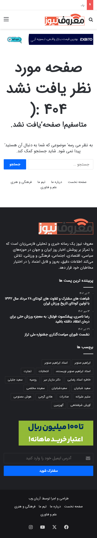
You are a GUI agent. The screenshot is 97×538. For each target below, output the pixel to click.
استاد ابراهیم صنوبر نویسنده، (73, 371)
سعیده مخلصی (35, 388)
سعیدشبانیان (59, 388)
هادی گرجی (45, 396)
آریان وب (35, 498)
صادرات (64, 396)
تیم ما (41, 182)
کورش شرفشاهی (80, 405)
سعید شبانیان (82, 388)
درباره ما (56, 182)
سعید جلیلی (15, 379)
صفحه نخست (77, 182)
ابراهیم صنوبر (83, 362)
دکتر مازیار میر (52, 379)
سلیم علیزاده (83, 396)
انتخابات (44, 371)
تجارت (28, 371)
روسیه (33, 379)
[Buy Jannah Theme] (48, 39)
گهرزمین (58, 405)
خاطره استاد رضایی (79, 379)
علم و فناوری (49, 187)
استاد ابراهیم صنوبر (56, 362)
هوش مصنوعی (22, 396)
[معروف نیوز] (65, 19)
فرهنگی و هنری (21, 182)
